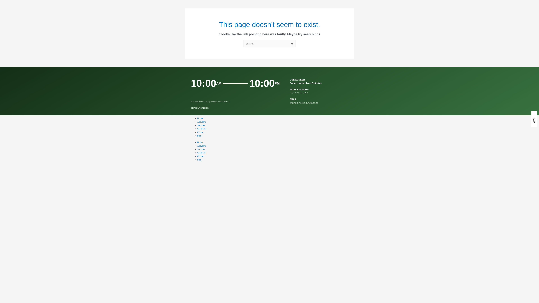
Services (201, 125)
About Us (201, 122)
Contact (200, 132)
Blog (199, 136)
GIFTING (201, 129)
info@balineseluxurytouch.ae (304, 102)
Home (200, 118)
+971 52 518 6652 (299, 93)
